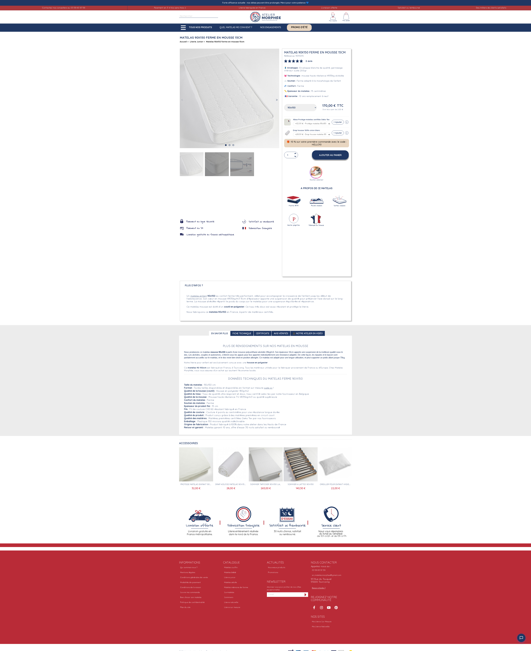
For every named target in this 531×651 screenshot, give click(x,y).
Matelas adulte (230, 582)
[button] (197, 27)
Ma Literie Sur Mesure (321, 622)
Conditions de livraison (190, 587)
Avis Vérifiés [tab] (281, 333)
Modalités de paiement (190, 582)
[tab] (298, 60)
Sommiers (228, 597)
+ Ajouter (338, 122)
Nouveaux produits (276, 567)
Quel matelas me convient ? (236, 27)
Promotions (273, 572)
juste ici (268, 388)
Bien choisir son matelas (190, 597)
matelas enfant (198, 296)
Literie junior (229, 577)
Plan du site (185, 607)
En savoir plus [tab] (219, 333)
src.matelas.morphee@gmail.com (326, 575)
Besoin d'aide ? (319, 588)
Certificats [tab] (262, 333)
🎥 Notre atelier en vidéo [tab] (308, 333)
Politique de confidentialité (192, 602)
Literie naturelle (231, 602)
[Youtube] (329, 607)
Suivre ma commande (190, 592)
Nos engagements (270, 27)
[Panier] (346, 17)
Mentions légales (187, 572)
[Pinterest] (336, 607)
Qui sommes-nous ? (188, 567)
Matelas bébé (230, 572)
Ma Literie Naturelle (321, 627)
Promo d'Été (299, 27)
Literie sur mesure (232, 607)
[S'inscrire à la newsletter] (305, 594)
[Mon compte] (333, 17)
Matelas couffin (231, 567)
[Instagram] (321, 607)
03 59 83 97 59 (318, 570)
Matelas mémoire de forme (236, 587)
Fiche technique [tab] (242, 333)
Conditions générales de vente (194, 577)
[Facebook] (314, 607)
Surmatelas (229, 592)
